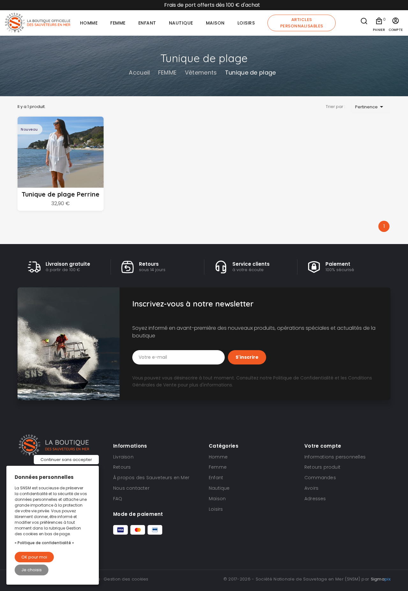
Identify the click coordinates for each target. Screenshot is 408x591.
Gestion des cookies (126, 579)
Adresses (315, 498)
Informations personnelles (335, 457)
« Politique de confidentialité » (44, 542)
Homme (218, 457)
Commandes (320, 477)
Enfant (216, 477)
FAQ (117, 498)
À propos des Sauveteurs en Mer (151, 477)
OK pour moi (34, 557)
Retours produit (322, 467)
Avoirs (311, 488)
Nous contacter (131, 488)
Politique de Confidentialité (303, 378)
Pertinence (370, 107)
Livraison (123, 457)
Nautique (219, 488)
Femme (218, 467)
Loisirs (216, 509)
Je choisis (31, 570)
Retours (122, 467)
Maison (217, 498)
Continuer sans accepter (66, 459)
